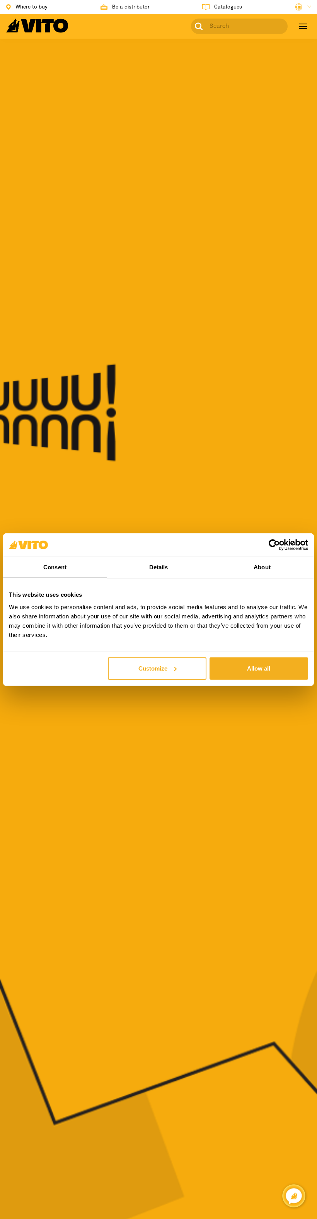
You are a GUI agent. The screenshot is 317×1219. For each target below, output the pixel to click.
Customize (152, 668)
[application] (293, 1195)
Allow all (258, 668)
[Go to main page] (37, 30)
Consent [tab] (54, 567)
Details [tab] (158, 567)
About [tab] (262, 567)
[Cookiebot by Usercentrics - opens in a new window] (274, 545)
